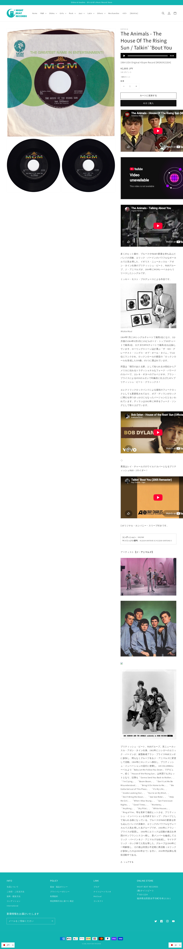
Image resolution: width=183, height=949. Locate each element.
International (12, 906)
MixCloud (98, 896)
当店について (12, 887)
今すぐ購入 (148, 103)
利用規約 (54, 896)
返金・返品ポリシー (59, 887)
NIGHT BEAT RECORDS (94, 944)
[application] (148, 55)
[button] (163, 13)
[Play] (124, 55)
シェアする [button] (128, 862)
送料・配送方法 (13, 896)
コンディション (13, 901)
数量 (122, 81)
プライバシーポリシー (60, 891)
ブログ (96, 887)
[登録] (52, 921)
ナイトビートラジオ (102, 891)
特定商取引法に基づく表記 (62, 901)
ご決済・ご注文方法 (15, 891)
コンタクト (98, 901)
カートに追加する (148, 95)
